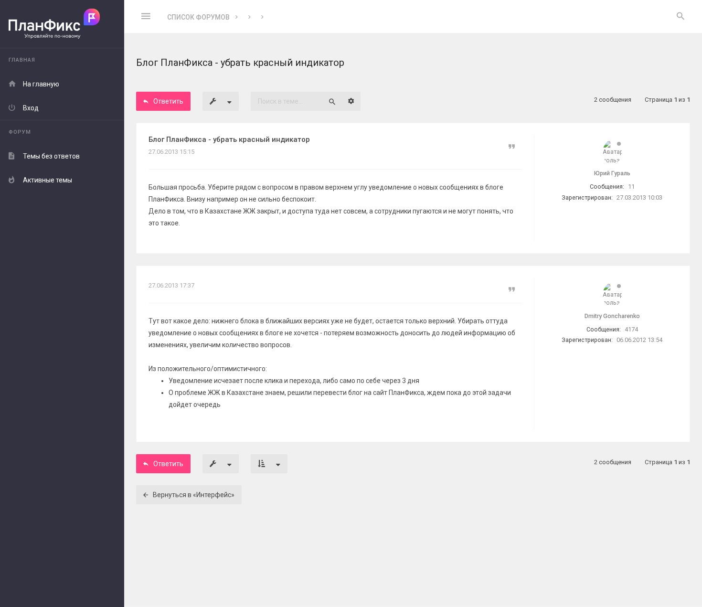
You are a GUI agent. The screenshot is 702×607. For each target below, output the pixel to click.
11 (631, 186)
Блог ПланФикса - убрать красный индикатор (229, 139)
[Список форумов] (62, 24)
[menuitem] (680, 16)
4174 (631, 329)
